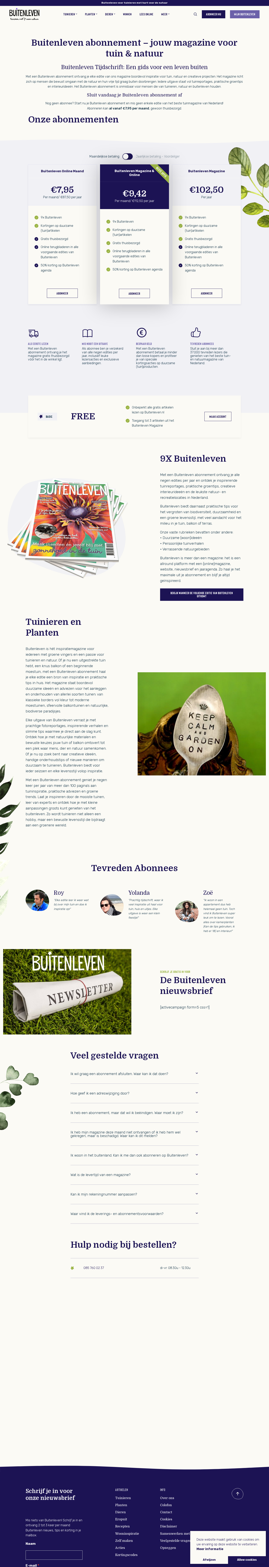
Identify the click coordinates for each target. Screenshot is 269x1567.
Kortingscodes (126, 1555)
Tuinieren (123, 1498)
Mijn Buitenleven (244, 14)
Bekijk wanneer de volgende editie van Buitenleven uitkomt (202, 594)
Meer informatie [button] (210, 1549)
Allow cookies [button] (247, 1559)
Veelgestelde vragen (175, 1541)
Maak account (217, 416)
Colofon (166, 1505)
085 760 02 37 (93, 1268)
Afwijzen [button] (209, 1559)
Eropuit (121, 1519)
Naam (31, 1544)
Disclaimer (168, 1526)
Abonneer (62, 293)
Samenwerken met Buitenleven (185, 1534)
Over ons (167, 1498)
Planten (121, 1505)
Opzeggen (168, 1548)
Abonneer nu (213, 14)
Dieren (120, 1512)
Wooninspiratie (127, 1534)
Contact (166, 1512)
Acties (120, 1548)
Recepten (122, 1526)
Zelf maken (124, 1541)
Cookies (166, 1519)
